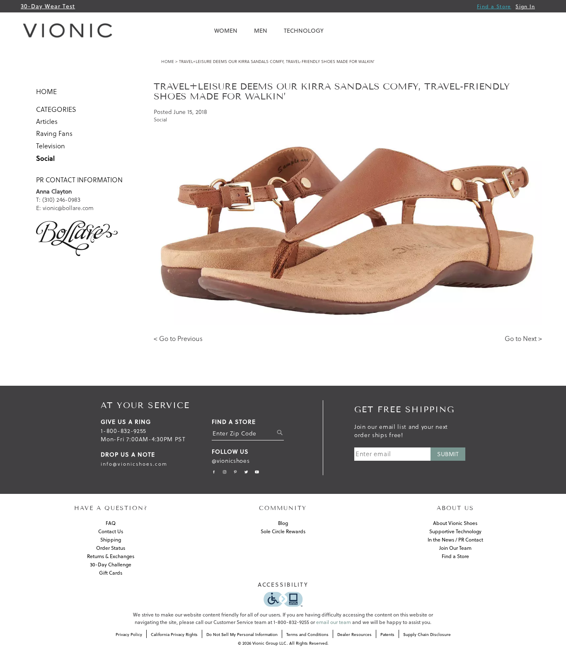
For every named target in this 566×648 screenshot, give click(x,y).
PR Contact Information (79, 179)
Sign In (525, 6)
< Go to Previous (178, 338)
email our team (333, 622)
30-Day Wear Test (48, 6)
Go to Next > (523, 338)
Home (167, 61)
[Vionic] (69, 31)
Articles (47, 121)
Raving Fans (54, 133)
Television (50, 145)
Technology (304, 31)
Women (225, 31)
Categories (56, 109)
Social (45, 158)
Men (260, 31)
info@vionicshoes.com (134, 463)
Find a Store (494, 6)
